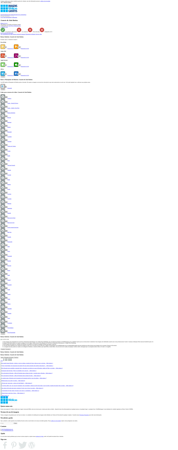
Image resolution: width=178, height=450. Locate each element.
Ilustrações (7, 14)
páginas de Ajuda (39, 436)
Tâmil (8, 299)
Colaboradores (13, 14)
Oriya (8, 251)
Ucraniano (9, 323)
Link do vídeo (39, 34)
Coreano (9, 194)
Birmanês (9, 132)
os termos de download (7, 33)
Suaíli (8, 289)
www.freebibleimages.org (7, 430)
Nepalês (9, 237)
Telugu (8, 303)
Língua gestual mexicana (12, 227)
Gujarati (9, 175)
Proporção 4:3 (10, 48)
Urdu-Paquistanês (11, 332)
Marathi (9, 213)
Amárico (9, 98)
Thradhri (9, 313)
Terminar (16, 357)
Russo (8, 270)
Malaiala (9, 203)
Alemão (9, 170)
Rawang (9, 265)
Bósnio (9, 127)
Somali (8, 280)
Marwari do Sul (10, 222)
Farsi (8, 160)
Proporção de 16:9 (25, 48)
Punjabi (9, 260)
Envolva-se (19, 14)
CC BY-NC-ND (4, 27)
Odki (8, 246)
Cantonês (9, 136)
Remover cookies (7, 2)
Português (9, 88)
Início (2, 14)
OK (1, 2)
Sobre (22, 14)
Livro (2, 17)
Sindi (8, 275)
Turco (8, 318)
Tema (4, 17)
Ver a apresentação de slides (7, 34)
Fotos (4, 14)
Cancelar (3, 76)
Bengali (9, 117)
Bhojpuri (9, 122)
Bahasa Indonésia (11, 112)
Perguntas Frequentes (84, 415)
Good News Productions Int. (14, 25)
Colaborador (14, 17)
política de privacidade (45, 1)
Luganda (9, 198)
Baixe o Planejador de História (7, 357)
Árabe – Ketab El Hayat (12, 103)
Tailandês (9, 308)
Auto (2, 360)
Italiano (9, 184)
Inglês (8, 155)
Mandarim (9, 208)
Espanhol (9, 284)
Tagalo (8, 294)
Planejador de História (30, 34)
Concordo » (8, 349)
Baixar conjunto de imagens (19, 34)
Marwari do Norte (11, 217)
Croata (8, 151)
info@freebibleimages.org (7, 429)
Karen (8, 189)
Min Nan (9, 232)
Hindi (8, 179)
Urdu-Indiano (10, 327)
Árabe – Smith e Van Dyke (13, 108)
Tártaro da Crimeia (11, 146)
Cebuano (9, 141)
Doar (25, 14)
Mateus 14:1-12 (4, 23)
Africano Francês (11, 165)
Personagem (8, 17)
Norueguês (9, 241)
